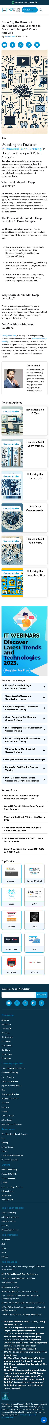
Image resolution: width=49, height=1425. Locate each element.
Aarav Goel (10, 37)
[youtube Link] (4, 45)
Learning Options (8, 180)
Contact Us (6, 185)
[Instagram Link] (20, 45)
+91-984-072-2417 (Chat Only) (26, 2)
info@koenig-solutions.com (26, 208)
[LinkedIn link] (29, 45)
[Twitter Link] (37, 45)
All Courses (28, 10)
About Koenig (6, 169)
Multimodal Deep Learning (22, 149)
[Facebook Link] (12, 45)
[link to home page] (14, 9)
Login (24, 218)
